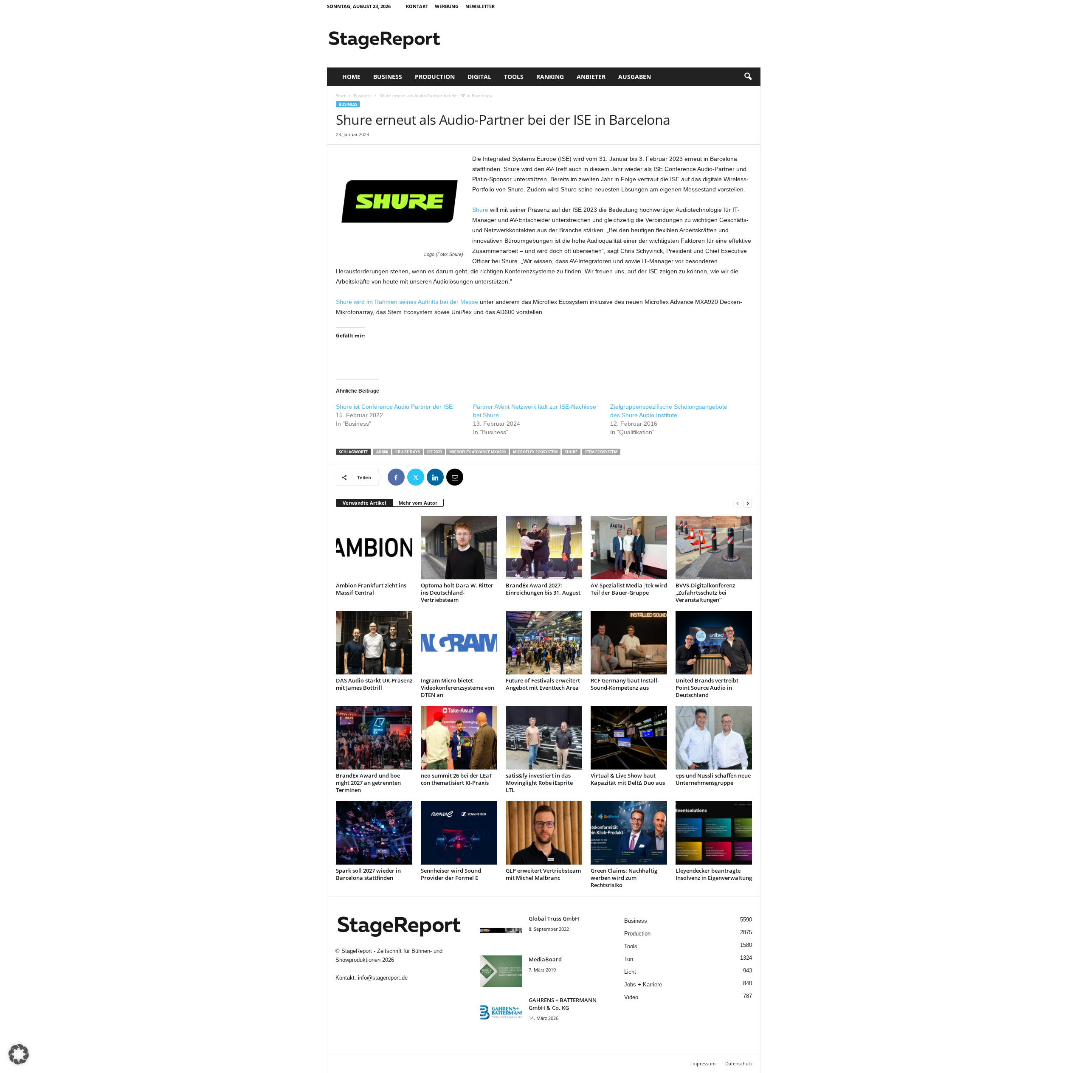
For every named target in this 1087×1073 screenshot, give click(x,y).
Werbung (447, 6)
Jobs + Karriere (643, 984)
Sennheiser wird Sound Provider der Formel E (451, 874)
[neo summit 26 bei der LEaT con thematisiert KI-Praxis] (459, 738)
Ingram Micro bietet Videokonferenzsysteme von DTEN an (457, 688)
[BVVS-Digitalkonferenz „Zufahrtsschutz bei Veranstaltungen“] (714, 547)
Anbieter (591, 77)
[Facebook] (396, 477)
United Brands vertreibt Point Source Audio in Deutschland (707, 688)
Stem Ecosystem (601, 452)
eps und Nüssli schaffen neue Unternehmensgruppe (713, 779)
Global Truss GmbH (554, 918)
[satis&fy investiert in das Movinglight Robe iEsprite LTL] (544, 738)
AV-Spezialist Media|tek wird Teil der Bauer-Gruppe (629, 588)
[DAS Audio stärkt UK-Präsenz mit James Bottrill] (374, 642)
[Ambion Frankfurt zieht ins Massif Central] (374, 547)
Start (341, 95)
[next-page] (747, 503)
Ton (628, 959)
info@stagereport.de (383, 978)
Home (351, 77)
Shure (480, 209)
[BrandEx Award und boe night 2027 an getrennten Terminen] (374, 738)
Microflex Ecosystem (535, 452)
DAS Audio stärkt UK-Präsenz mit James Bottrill (374, 684)
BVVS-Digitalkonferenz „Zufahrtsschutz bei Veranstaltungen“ (705, 592)
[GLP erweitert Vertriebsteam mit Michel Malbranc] (544, 833)
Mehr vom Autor (418, 503)
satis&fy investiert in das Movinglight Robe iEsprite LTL (539, 783)
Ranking (550, 77)
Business (387, 77)
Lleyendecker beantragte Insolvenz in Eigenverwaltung (714, 874)
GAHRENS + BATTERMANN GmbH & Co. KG (563, 1003)
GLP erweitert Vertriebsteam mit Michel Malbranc (543, 874)
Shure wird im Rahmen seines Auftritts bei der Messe (407, 301)
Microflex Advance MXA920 (477, 452)
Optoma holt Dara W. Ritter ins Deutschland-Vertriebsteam (457, 592)
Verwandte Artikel (364, 503)
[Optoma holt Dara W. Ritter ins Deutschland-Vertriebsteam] (459, 547)
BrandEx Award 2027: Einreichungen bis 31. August (543, 588)
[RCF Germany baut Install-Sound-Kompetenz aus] (629, 642)
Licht (630, 972)
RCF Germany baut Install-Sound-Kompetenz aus (625, 684)
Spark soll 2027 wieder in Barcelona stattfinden (368, 874)
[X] (415, 477)
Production (435, 77)
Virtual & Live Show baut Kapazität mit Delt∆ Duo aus (628, 779)
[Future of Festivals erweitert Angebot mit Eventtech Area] (544, 642)
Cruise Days (407, 452)
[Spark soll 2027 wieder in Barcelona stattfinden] (374, 833)
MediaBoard (545, 959)
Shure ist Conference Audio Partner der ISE (394, 406)
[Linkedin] (435, 477)
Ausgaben (634, 77)
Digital (479, 77)
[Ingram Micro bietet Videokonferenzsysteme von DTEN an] (459, 642)
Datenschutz (738, 1063)
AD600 (382, 452)
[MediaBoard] (501, 971)
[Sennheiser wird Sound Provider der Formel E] (459, 833)
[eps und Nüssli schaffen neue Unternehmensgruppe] (714, 738)
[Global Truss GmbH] (501, 931)
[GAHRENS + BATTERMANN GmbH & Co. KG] (501, 1012)
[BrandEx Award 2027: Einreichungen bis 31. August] (544, 547)
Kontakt (417, 6)
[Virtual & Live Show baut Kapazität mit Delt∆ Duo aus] (629, 738)
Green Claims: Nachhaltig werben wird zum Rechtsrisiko (624, 878)
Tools (514, 77)
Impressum (703, 1063)
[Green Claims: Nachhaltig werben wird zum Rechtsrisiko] (629, 833)
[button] (747, 76)
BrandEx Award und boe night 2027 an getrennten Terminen (368, 783)
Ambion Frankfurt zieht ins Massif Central (371, 588)
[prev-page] (737, 503)
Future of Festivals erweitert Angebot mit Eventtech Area (543, 684)
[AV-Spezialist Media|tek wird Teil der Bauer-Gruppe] (629, 547)
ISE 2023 (434, 452)
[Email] (454, 477)
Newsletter (480, 6)
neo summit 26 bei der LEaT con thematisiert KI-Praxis (456, 779)
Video (631, 997)
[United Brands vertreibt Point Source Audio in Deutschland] (714, 642)
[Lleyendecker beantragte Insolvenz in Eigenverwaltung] (714, 833)
